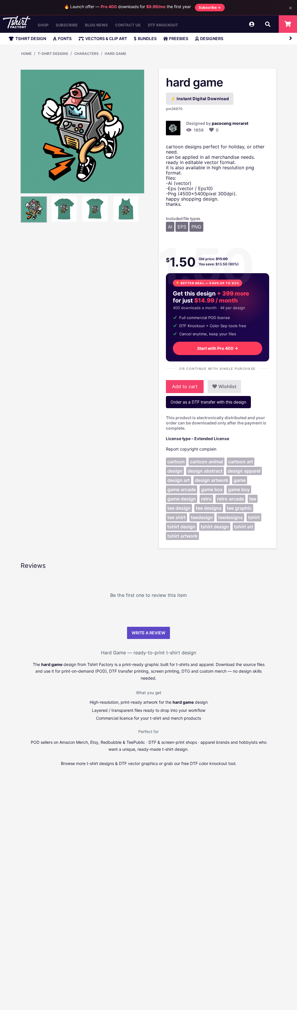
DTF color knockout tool (212, 763)
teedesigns (230, 517)
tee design (179, 508)
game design (181, 499)
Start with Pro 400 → (217, 348)
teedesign (202, 517)
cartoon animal (206, 462)
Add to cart (185, 386)
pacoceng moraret (230, 123)
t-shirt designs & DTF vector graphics (122, 763)
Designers (211, 38)
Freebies (178, 38)
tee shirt (176, 517)
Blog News (96, 25)
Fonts (65, 38)
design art (178, 480)
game (239, 480)
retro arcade (230, 499)
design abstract (205, 471)
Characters (86, 53)
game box (212, 489)
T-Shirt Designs (53, 53)
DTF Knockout (163, 25)
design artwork (211, 480)
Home (26, 53)
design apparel (244, 471)
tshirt (254, 517)
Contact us (128, 25)
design (174, 471)
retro (206, 499)
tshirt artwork (182, 536)
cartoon (176, 462)
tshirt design (181, 527)
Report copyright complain (191, 449)
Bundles (147, 38)
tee (252, 499)
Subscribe (67, 25)
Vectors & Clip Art (106, 38)
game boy (239, 489)
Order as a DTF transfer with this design (208, 401)
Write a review (148, 632)
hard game (115, 53)
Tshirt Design (30, 38)
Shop (43, 25)
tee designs (209, 508)
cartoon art (240, 462)
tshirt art (243, 527)
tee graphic (239, 508)
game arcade (181, 489)
